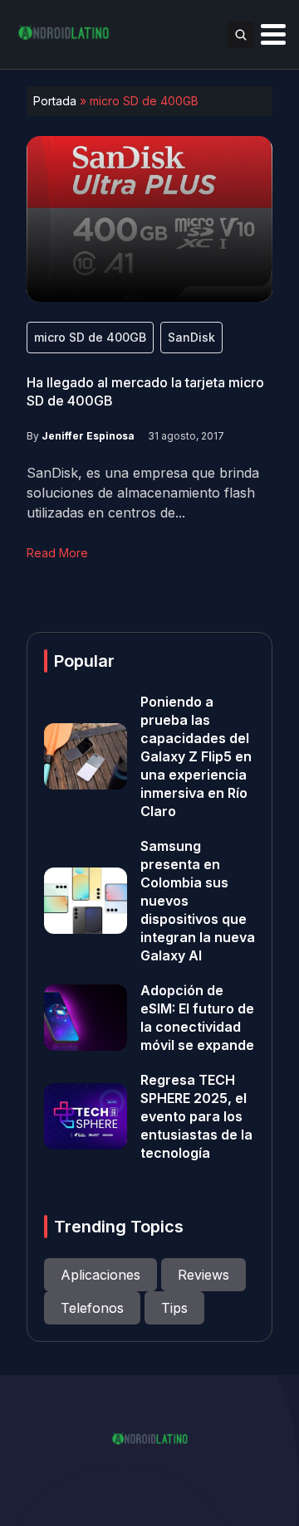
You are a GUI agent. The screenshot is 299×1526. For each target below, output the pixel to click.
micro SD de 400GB (90, 337)
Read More (57, 553)
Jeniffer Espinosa (88, 436)
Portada (54, 101)
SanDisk (191, 337)
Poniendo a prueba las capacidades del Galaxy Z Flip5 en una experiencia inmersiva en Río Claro (196, 756)
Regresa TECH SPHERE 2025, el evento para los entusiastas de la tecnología (196, 1116)
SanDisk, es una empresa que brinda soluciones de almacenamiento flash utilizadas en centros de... (143, 492)
